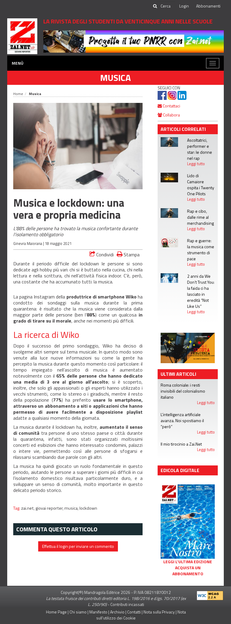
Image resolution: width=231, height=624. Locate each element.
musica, (71, 508)
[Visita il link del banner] (133, 41)
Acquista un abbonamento (187, 571)
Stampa (131, 254)
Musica (115, 78)
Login (184, 6)
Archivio (117, 612)
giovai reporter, (49, 508)
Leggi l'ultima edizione (187, 562)
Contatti (134, 612)
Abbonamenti (208, 6)
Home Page (56, 612)
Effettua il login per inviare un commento (78, 546)
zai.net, (28, 508)
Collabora (171, 115)
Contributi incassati (127, 604)
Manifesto (98, 612)
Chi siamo (78, 612)
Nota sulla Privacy (159, 612)
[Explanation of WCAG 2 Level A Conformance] (210, 594)
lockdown (88, 508)
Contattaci (171, 106)
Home (18, 94)
